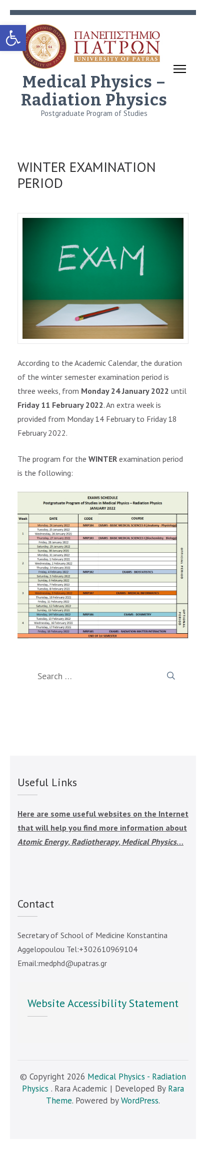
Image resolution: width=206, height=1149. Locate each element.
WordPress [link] (139, 1100)
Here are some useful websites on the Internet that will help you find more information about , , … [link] (103, 828)
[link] (13, 38)
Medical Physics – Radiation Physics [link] (94, 90)
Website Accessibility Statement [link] (103, 1003)
